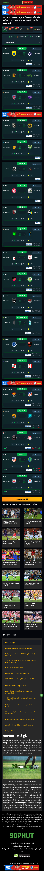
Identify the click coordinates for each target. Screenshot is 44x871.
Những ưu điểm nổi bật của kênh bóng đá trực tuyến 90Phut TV (20, 655)
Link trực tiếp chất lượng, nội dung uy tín (17, 673)
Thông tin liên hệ (10, 731)
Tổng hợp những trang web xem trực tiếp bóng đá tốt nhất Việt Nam (20, 713)
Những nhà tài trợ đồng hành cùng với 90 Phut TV (19, 719)
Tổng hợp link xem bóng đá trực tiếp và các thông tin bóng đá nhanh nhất (20, 661)
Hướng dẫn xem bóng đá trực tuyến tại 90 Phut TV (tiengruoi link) (19, 692)
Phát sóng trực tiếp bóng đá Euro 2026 (16, 686)
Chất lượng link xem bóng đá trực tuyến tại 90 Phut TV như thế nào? (21, 699)
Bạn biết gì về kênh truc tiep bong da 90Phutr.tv (18, 648)
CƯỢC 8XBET (27, 2)
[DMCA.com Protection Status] (22, 856)
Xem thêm (20, 499)
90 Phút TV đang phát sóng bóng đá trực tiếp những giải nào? (21, 680)
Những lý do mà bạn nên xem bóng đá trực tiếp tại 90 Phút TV (20, 706)
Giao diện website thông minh (14, 668)
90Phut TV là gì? (10, 643)
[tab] (4, 29)
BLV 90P (36, 36)
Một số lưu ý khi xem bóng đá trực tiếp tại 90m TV (19, 725)
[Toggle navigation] (40, 2)
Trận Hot (22, 36)
